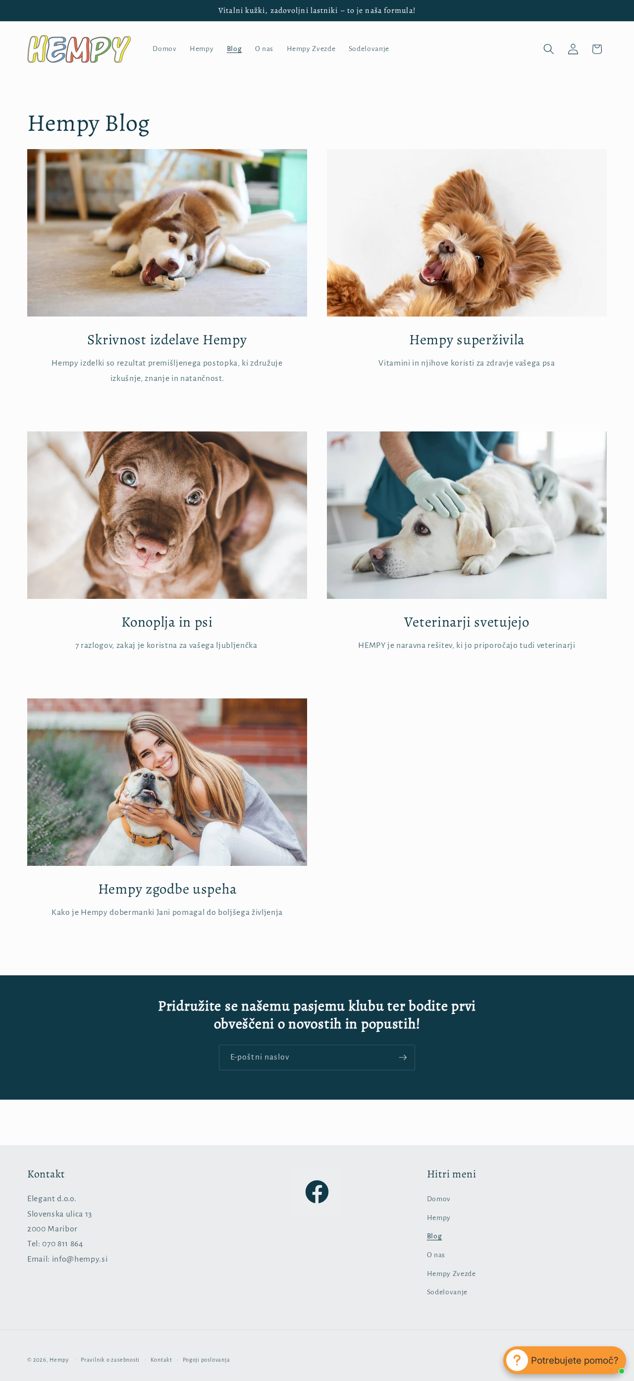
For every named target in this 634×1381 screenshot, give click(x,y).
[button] (549, 49)
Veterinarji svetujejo (466, 622)
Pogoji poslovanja (206, 1359)
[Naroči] (403, 1057)
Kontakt (161, 1359)
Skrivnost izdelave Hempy (167, 340)
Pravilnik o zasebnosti (110, 1359)
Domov (439, 1199)
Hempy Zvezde (451, 1273)
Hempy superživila (467, 340)
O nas (436, 1255)
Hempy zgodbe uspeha (167, 889)
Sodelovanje (447, 1292)
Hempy (439, 1218)
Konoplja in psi (167, 622)
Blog (434, 1236)
